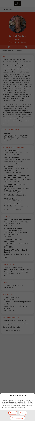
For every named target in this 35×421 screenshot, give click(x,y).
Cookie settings (17, 418)
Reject (22, 413)
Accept (13, 413)
